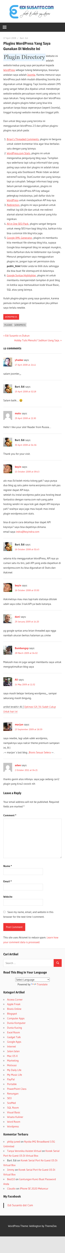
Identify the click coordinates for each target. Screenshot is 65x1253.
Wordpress (11, 316)
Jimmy (10, 1169)
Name (7, 866)
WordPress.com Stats (18, 153)
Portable (12, 1084)
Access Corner (15, 999)
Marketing (13, 1060)
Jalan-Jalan (13, 1051)
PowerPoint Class (16, 1088)
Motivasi (12, 1065)
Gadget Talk (14, 1037)
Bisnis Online (14, 1008)
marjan (19, 724)
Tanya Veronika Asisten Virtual (24, 1151)
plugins (8, 325)
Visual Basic (13, 1112)
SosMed (11, 1102)
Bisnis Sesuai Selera (40, 752)
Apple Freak (14, 1004)
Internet (11, 1046)
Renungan (12, 1093)
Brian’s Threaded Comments (23, 139)
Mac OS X (12, 1056)
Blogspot (12, 1013)
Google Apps (14, 1041)
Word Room (13, 1121)
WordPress (9, 70)
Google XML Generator (19, 237)
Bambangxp (22, 648)
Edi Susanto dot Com (20, 1205)
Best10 (11, 1179)
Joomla (31, 74)
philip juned (13, 1141)
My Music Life (14, 1074)
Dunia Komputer (16, 1023)
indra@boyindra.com (27, 531)
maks (18, 413)
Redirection (13, 205)
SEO (9, 1098)
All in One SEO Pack (18, 223)
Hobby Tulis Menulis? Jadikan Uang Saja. (37, 340)
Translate (42, 984)
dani (17, 616)
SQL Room (13, 1107)
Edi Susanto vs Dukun (17, 335)
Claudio (11, 1188)
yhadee (19, 360)
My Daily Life (14, 1070)
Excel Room (13, 1032)
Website (7, 896)
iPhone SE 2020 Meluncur (34, 1188)
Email (7, 881)
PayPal (11, 1079)
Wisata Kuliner (15, 1117)
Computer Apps (15, 1018)
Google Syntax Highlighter (21, 275)
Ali (16, 679)
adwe (18, 765)
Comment (9, 815)
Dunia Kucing (14, 1027)
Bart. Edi (24, 38)
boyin (18, 466)
